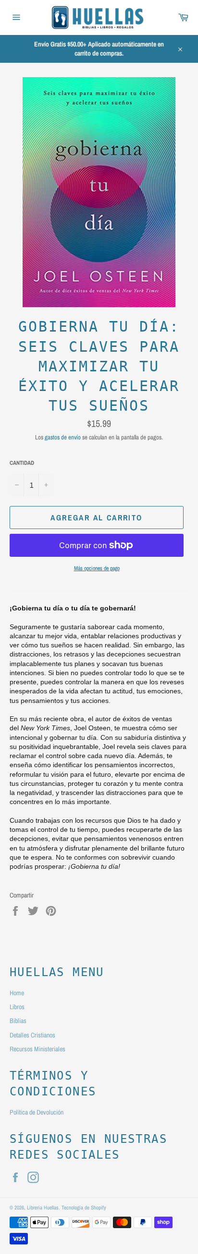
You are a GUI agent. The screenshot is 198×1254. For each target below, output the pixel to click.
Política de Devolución (36, 1112)
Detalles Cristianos (32, 1035)
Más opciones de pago (97, 568)
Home (17, 993)
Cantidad (22, 463)
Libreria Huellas (43, 1207)
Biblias (18, 1020)
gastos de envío (63, 437)
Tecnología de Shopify (84, 1207)
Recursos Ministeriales (37, 1049)
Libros (17, 1006)
